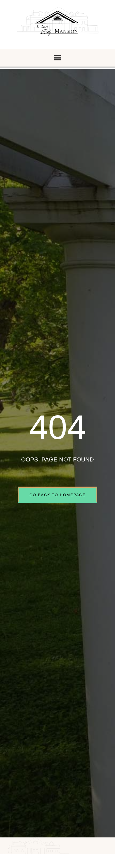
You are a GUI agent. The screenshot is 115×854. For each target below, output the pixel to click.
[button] (58, 58)
